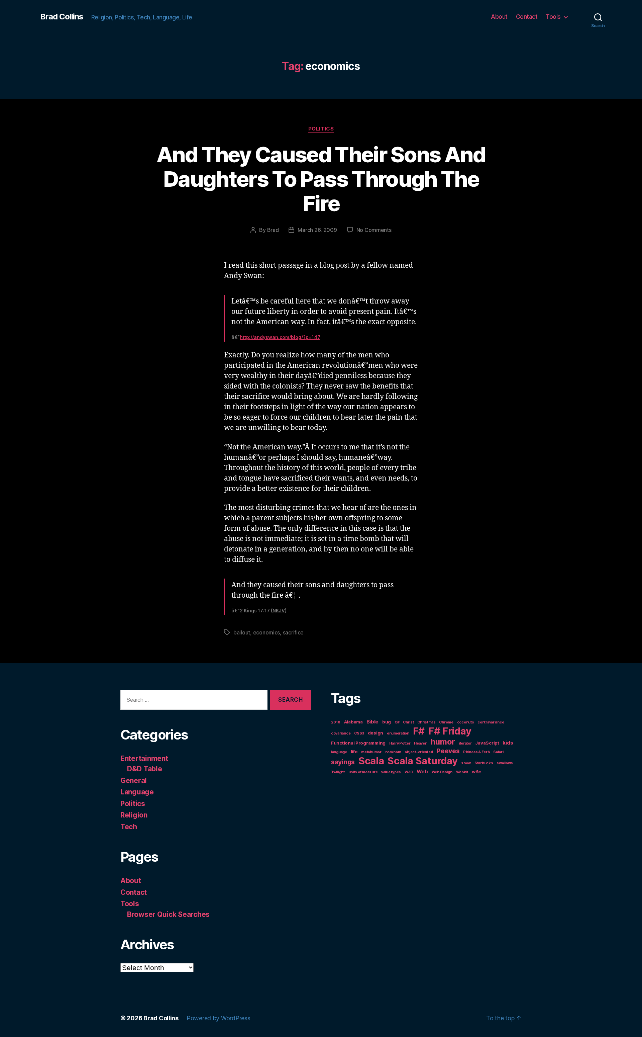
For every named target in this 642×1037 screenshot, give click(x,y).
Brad (273, 230)
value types (391, 772)
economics (266, 632)
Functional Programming (358, 743)
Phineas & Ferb (476, 752)
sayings (343, 762)
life (354, 751)
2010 (335, 722)
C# (397, 722)
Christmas (426, 722)
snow (466, 763)
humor (443, 742)
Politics (321, 129)
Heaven (420, 743)
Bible (372, 721)
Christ (408, 722)
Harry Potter (400, 743)
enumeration (398, 733)
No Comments (374, 230)
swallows (505, 763)
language (339, 752)
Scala (371, 761)
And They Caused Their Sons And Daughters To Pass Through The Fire (321, 179)
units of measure (363, 772)
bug (386, 721)
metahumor (371, 752)
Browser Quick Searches (168, 914)
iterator (465, 743)
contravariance (490, 722)
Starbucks (483, 763)
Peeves (447, 751)
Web (422, 771)
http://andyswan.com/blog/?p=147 (280, 337)
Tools (553, 16)
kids (508, 743)
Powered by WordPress (218, 1018)
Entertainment (144, 758)
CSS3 (359, 733)
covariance (340, 733)
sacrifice (293, 632)
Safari (498, 752)
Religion (133, 815)
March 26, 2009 (317, 230)
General (133, 780)
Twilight (338, 772)
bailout (241, 632)
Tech (128, 827)
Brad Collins (61, 17)
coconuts (465, 722)
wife (476, 771)
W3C (409, 772)
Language (137, 792)
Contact (527, 16)
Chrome (446, 722)
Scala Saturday (422, 761)
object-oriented (419, 752)
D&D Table (144, 769)
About (499, 16)
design (375, 733)
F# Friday (449, 731)
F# (419, 731)
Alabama (353, 721)
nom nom (393, 752)
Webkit (462, 772)
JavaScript (487, 743)
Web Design (442, 772)
